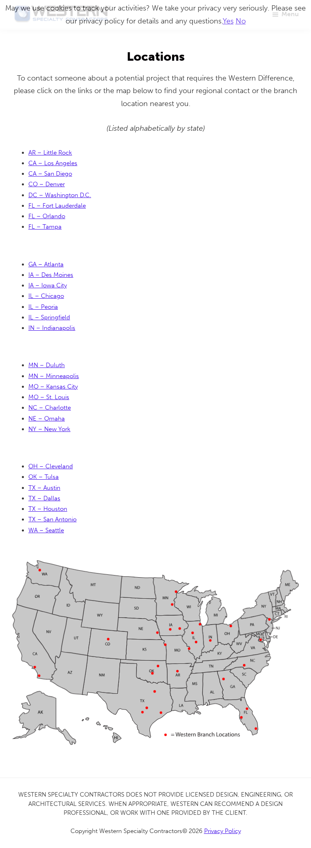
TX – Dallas (44, 498)
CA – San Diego (50, 173)
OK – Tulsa (43, 476)
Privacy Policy (222, 831)
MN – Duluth (46, 365)
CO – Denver (46, 184)
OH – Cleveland (50, 466)
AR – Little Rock (50, 152)
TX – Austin (44, 487)
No (241, 21)
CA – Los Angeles (52, 163)
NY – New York (49, 429)
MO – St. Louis (48, 397)
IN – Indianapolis (51, 328)
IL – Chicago (46, 296)
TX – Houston (47, 508)
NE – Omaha (46, 418)
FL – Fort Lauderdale (57, 205)
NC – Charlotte (49, 407)
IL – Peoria (43, 306)
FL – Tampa (45, 226)
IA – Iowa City (47, 285)
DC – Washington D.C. (59, 195)
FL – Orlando (46, 216)
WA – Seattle (46, 530)
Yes (228, 21)
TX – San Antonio (52, 519)
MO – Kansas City (53, 386)
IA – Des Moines (50, 274)
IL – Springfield (49, 317)
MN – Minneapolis (53, 376)
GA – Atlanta (46, 264)
